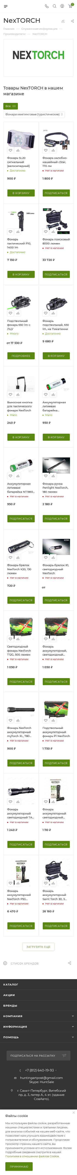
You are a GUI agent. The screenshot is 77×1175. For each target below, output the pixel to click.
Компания (12, 1016)
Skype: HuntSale (41, 1082)
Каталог (10, 984)
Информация (15, 1026)
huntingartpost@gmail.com (41, 1078)
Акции (9, 995)
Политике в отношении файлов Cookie (32, 1156)
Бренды (10, 1005)
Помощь (11, 1037)
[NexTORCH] (38, 55)
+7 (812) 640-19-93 (39, 1070)
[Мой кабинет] (62, 6)
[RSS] (63, 21)
